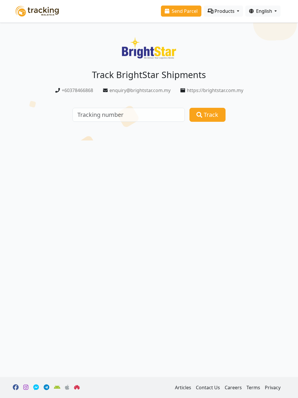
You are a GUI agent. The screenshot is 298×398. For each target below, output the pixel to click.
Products (224, 11)
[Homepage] (37, 11)
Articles (183, 387)
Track (210, 115)
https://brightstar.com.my (215, 90)
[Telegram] (46, 387)
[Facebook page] (16, 387)
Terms (253, 387)
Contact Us (208, 387)
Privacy (273, 387)
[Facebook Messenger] (36, 387)
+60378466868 (77, 90)
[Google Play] (57, 387)
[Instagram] (26, 387)
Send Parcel (184, 11)
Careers (233, 387)
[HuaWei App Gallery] (77, 387)
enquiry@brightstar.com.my (140, 90)
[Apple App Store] (67, 387)
